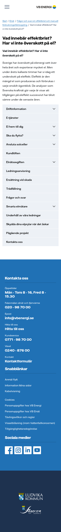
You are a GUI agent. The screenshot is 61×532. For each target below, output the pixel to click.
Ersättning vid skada (19, 179)
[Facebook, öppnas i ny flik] (9, 450)
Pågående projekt (17, 233)
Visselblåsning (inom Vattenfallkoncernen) (30, 423)
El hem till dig (14, 126)
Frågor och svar (16, 197)
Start (4, 21)
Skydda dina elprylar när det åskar (27, 224)
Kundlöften (13, 153)
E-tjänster (12, 117)
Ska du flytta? (14, 135)
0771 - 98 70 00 (18, 339)
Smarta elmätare (16, 206)
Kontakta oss (14, 242)
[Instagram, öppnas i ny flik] (18, 450)
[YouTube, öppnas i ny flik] (37, 450)
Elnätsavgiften (15, 162)
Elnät (11, 21)
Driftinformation (16, 109)
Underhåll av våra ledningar (23, 215)
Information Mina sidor (18, 385)
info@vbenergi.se (19, 318)
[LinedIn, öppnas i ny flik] (28, 450)
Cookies (9, 399)
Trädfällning (13, 188)
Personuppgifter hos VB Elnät (22, 411)
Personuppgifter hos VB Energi (23, 405)
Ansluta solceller (16, 144)
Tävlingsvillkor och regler (20, 417)
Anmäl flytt (11, 379)
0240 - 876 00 (17, 350)
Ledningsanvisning (18, 171)
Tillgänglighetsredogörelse (21, 428)
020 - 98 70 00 (17, 307)
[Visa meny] (7, 6)
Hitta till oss (14, 329)
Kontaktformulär (18, 361)
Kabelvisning (12, 391)
